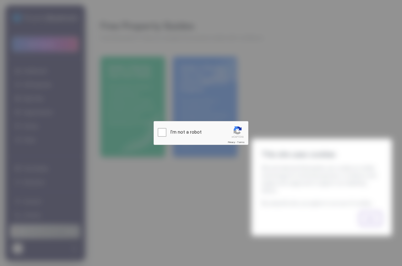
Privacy (231, 142)
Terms (241, 142)
